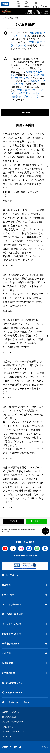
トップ (3, 18)
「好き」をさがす (14, 614)
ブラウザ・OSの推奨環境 (12, 721)
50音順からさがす (10, 643)
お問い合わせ (7, 726)
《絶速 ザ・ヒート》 (29, 93)
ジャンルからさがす (11, 624)
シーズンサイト (9, 594)
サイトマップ (7, 736)
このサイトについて (10, 711)
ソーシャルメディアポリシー (14, 731)
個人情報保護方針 (9, 716)
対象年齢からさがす (11, 634)
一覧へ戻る (25, 112)
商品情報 (6, 585)
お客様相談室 (8, 673)
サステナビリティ (14, 682)
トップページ (12, 575)
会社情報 (6, 653)
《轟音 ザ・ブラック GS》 (25, 96)
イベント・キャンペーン (17, 702)
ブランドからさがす (11, 604)
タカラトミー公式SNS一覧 (23, 555)
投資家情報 (7, 663)
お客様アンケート (14, 692)
